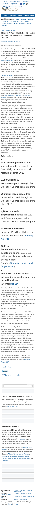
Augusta (30, 19)
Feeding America (6, 75)
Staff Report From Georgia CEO (11, 41)
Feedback (17, 496)
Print (9, 367)
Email (4, 367)
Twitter (16, 499)
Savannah (22, 23)
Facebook (23, 499)
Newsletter (26, 1)
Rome (16, 23)
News (5, 15)
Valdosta (4, 26)
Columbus (4, 21)
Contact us (22, 439)
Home (2, 30)
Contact (6, 4)
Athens (23, 19)
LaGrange (20, 21)
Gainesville (12, 21)
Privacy (16, 504)
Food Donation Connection (13, 95)
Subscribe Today (12, 406)
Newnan (10, 23)
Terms (10, 504)
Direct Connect (15, 1)
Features (13, 15)
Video (20, 15)
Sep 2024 (13, 30)
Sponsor (14, 4)
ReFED (14, 283)
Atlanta (21, 454)
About (5, 1)
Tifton (29, 23)
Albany (18, 19)
